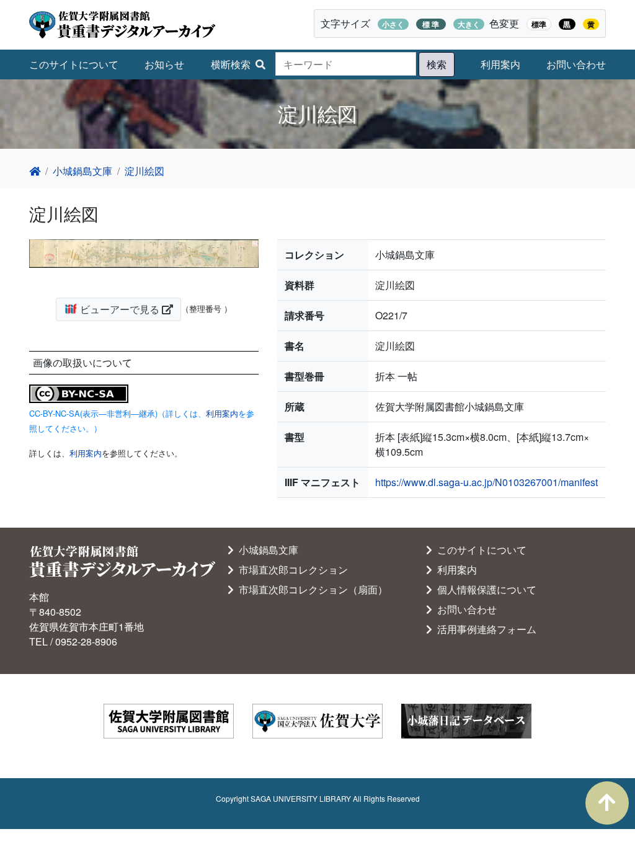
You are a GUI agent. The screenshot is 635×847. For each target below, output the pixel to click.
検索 (436, 64)
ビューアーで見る (120, 309)
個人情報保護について (484, 589)
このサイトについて (73, 64)
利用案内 (500, 64)
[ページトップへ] (607, 803)
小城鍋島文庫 (82, 171)
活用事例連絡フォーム (484, 629)
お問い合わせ (576, 64)
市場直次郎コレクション (291, 569)
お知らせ (164, 64)
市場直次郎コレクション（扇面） (311, 589)
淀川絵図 (144, 171)
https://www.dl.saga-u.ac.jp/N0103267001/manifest (486, 482)
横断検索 (231, 64)
